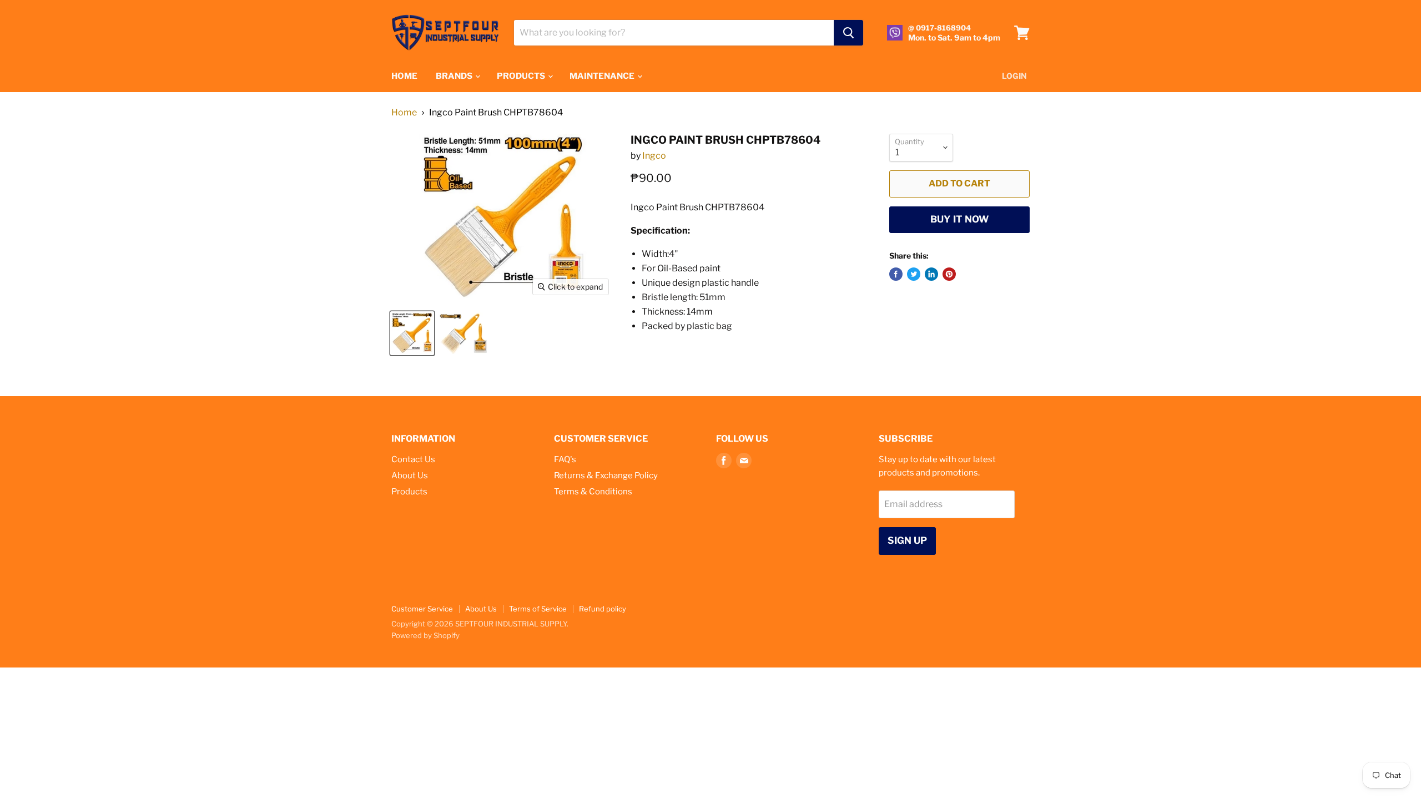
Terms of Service (538, 608)
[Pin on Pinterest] (949, 274)
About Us (409, 476)
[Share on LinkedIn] (931, 274)
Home (404, 113)
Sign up (907, 540)
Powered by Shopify (425, 635)
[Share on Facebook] (896, 274)
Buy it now (959, 219)
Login (1014, 75)
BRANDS (455, 76)
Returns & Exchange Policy (606, 476)
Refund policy (602, 608)
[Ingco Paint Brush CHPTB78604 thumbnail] (412, 333)
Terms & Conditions (593, 492)
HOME (404, 76)
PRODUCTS (522, 76)
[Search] (848, 32)
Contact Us (413, 459)
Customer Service (422, 608)
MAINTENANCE (603, 76)
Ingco (654, 155)
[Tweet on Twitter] (913, 274)
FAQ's (565, 459)
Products (409, 492)
